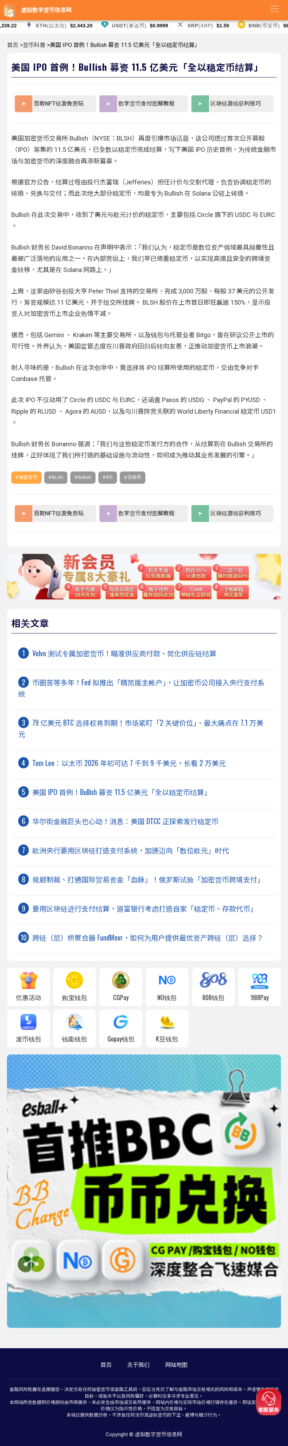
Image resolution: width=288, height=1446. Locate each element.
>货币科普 (32, 45)
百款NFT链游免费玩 (59, 103)
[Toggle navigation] (274, 9)
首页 (12, 45)
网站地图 (176, 1365)
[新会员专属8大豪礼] (144, 597)
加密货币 (28, 477)
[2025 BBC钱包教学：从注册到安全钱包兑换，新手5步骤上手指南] (144, 1326)
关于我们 (138, 1365)
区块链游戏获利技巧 (235, 103)
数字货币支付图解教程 (146, 103)
